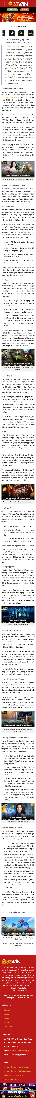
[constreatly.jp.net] (18, 3)
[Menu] (3, 3)
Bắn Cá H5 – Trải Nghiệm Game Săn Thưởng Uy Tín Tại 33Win (18, 938)
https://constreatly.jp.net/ (11, 97)
